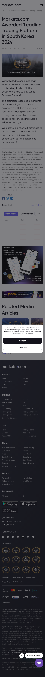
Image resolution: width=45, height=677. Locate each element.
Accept (22, 340)
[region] (22, 339)
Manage (22, 347)
